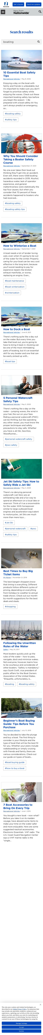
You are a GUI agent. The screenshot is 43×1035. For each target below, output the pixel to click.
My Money (7, 577)
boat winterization (15, 287)
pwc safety (11, 445)
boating (10, 684)
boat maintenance (15, 281)
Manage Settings (21, 1023)
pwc (34, 528)
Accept (21, 1027)
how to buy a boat (15, 768)
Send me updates (33, 4)
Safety (5, 649)
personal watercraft (16, 528)
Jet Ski (9, 522)
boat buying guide (15, 762)
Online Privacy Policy (20, 1009)
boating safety (13, 113)
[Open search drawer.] (39, 11)
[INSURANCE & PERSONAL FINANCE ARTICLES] (21, 12)
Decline (21, 1031)
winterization (12, 293)
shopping (11, 606)
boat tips (10, 361)
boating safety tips (15, 209)
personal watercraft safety (19, 439)
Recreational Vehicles (11, 79)
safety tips (11, 119)
